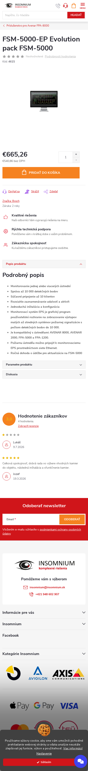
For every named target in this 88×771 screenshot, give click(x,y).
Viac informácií (73, 748)
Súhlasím (46, 762)
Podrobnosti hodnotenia (60, 56)
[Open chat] (80, 761)
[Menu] (82, 5)
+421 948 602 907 (47, 594)
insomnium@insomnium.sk (47, 587)
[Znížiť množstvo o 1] (76, 160)
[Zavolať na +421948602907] (58, 5)
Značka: (10, 201)
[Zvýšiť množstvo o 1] (76, 154)
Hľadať (76, 15)
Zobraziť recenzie (28, 426)
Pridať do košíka (44, 172)
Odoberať (72, 519)
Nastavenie (44, 753)
